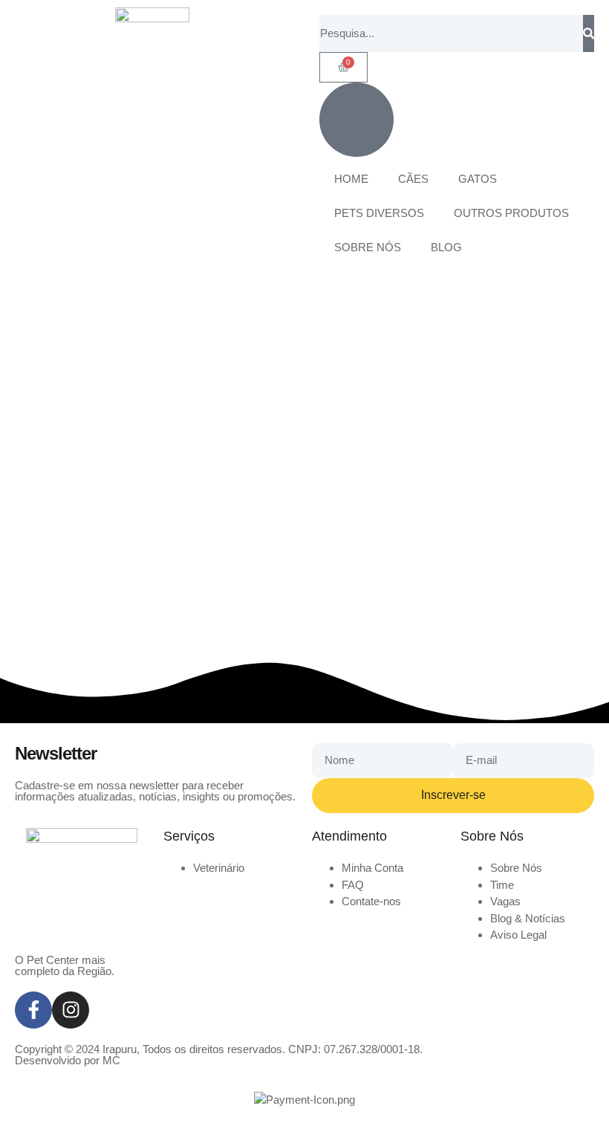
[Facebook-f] (33, 1010)
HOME (351, 178)
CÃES (413, 178)
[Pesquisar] (588, 33)
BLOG (446, 247)
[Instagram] (70, 1010)
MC (111, 1060)
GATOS (477, 178)
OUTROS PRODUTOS (511, 213)
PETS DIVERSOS (379, 213)
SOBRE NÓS (367, 247)
